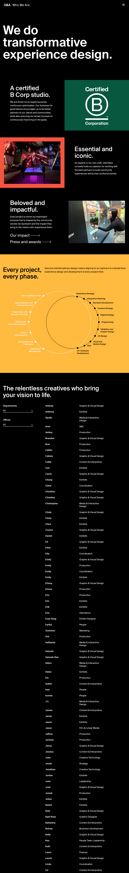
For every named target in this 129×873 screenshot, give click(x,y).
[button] (25, 235)
